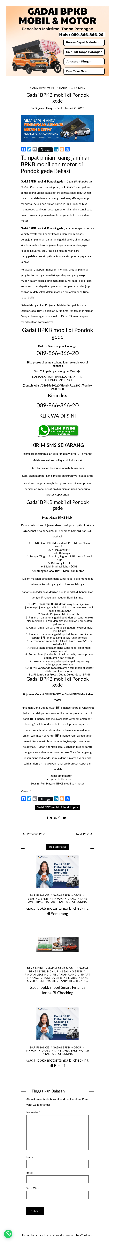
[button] (8, 1234)
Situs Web (32, 1188)
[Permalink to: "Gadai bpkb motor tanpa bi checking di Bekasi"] (57, 1023)
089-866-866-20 (57, 353)
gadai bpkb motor (61, 775)
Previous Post (35, 834)
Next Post (82, 834)
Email (29, 1172)
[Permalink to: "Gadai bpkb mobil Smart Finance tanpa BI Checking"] (57, 944)
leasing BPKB (72, 971)
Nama (30, 1157)
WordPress (86, 1235)
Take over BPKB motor (71, 1050)
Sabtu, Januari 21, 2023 (70, 108)
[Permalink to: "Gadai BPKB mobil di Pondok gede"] (57, 128)
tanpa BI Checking (72, 88)
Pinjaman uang (64, 899)
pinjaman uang (43, 108)
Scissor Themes (44, 1235)
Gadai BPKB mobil (42, 88)
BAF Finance (39, 895)
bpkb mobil (35, 968)
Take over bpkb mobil (60, 978)
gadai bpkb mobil (61, 779)
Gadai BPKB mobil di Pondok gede (58, 807)
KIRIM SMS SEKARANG (57, 445)
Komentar (33, 1112)
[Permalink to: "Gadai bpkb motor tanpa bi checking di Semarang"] (57, 871)
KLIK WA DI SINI (57, 416)
